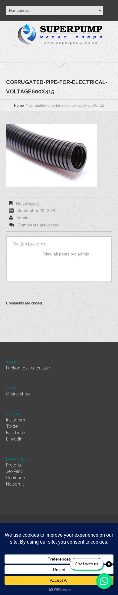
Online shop (18, 394)
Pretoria (13, 465)
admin (22, 217)
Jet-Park (14, 471)
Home (19, 105)
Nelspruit (15, 484)
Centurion (15, 477)
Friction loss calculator (28, 368)
